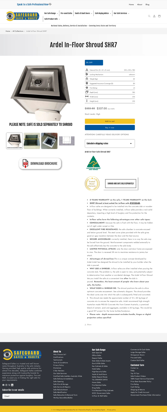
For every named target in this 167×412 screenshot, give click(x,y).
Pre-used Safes (136, 357)
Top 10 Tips (135, 373)
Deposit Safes (97, 358)
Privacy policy (111, 410)
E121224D (135, 203)
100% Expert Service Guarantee (142, 379)
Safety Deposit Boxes (99, 377)
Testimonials (57, 360)
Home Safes (96, 382)
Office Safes (96, 355)
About (139, 4)
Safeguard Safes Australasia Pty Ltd (66, 410)
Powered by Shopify (85, 410)
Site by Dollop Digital (98, 410)
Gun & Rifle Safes (98, 363)
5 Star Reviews (58, 371)
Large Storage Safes (138, 352)
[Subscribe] (40, 396)
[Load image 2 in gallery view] (32, 141)
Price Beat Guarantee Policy (141, 381)
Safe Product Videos (138, 376)
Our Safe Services (60, 373)
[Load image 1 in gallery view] (14, 141)
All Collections (18, 31)
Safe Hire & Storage (60, 384)
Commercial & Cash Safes (140, 349)
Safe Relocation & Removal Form (65, 395)
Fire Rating (135, 384)
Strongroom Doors (138, 355)
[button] (149, 16)
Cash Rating (135, 387)
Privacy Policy (58, 365)
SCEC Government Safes (101, 393)
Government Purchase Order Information (146, 395)
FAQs (133, 371)
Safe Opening (58, 381)
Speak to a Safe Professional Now (33, 4)
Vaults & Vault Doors (99, 374)
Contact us (134, 368)
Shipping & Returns (138, 389)
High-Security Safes (99, 371)
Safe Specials (97, 352)
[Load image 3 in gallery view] (49, 141)
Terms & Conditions (60, 362)
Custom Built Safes (137, 360)
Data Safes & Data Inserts (101, 361)
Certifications (58, 357)
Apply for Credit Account (140, 392)
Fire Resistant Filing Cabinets (102, 390)
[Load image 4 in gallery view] (67, 141)
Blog (147, 4)
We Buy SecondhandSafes (62, 398)
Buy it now (109, 127)
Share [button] (89, 324)
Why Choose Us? (59, 354)
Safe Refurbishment (60, 389)
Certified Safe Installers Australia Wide (67, 376)
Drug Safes (96, 388)
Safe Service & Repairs (61, 387)
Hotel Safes (96, 369)
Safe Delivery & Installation (63, 379)
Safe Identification (60, 392)
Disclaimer (57, 368)
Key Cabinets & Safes (100, 366)
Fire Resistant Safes (99, 385)
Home (131, 4)
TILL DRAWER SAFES (99, 379)
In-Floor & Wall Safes (99, 396)
